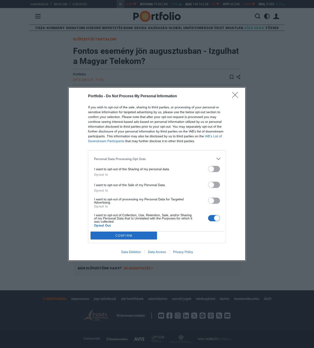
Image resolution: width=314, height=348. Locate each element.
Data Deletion (131, 252)
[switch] (214, 169)
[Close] (236, 96)
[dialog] (157, 174)
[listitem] (157, 158)
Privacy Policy (183, 252)
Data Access (157, 252)
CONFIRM (123, 235)
